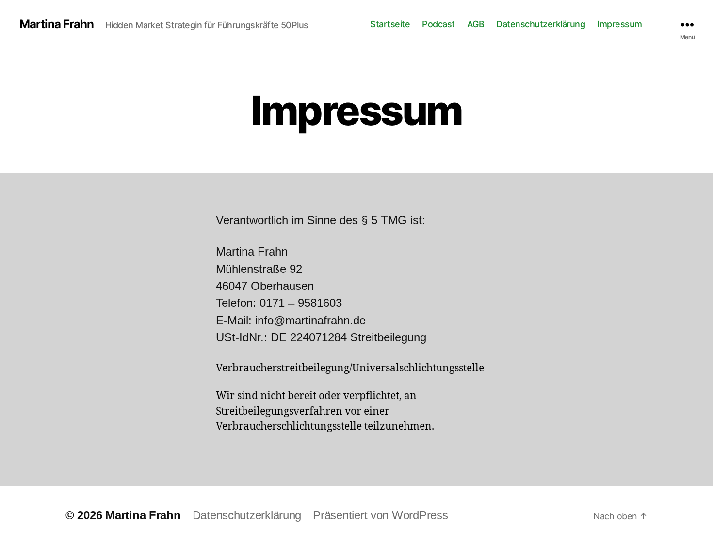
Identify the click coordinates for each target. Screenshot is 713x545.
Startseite (390, 24)
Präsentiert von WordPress (380, 515)
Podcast (438, 24)
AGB (476, 24)
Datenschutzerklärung (540, 24)
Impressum (619, 24)
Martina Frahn (56, 24)
